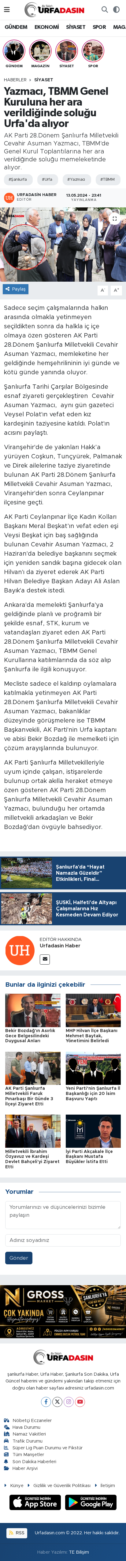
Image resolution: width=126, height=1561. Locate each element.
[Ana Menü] (7, 9)
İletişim (108, 1485)
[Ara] (104, 10)
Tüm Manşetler (28, 1454)
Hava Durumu (26, 1427)
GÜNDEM (16, 27)
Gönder (18, 1258)
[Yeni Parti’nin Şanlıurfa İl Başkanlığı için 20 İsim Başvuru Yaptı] (93, 1067)
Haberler (15, 80)
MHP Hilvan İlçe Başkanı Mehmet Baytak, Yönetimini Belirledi (91, 1036)
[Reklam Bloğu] (63, 1311)
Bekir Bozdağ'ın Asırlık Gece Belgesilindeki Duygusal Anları (30, 1036)
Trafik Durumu (28, 1441)
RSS (19, 1533)
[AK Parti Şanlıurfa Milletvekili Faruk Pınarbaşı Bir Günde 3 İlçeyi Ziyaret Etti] (33, 1067)
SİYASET (75, 27)
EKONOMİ (47, 27)
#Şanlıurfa (18, 180)
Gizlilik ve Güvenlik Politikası (62, 1485)
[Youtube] (80, 1402)
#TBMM (107, 180)
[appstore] (36, 1503)
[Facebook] (46, 1402)
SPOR (99, 27)
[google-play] (91, 1503)
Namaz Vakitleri (29, 1434)
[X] (57, 1402)
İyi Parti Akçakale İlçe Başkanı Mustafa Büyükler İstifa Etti (89, 1157)
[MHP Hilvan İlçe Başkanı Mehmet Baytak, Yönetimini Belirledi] (93, 1010)
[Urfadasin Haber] (20, 950)
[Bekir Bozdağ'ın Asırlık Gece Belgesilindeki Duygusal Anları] (33, 1010)
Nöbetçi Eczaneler (32, 1420)
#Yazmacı (76, 180)
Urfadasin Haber (60, 945)
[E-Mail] (45, 959)
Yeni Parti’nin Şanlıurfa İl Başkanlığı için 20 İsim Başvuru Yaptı (93, 1093)
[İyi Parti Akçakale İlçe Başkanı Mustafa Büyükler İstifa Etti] (93, 1131)
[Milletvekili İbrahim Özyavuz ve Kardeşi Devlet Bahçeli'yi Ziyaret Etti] (33, 1131)
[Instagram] (69, 1402)
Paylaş (19, 289)
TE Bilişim (79, 1552)
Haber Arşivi (25, 1468)
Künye (17, 1485)
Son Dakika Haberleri (34, 1461)
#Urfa (47, 180)
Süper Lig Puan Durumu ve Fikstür (48, 1448)
